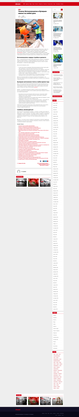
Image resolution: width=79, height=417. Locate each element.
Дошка (17, 4)
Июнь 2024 (55, 160)
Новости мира (55, 328)
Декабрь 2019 (55, 271)
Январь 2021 (55, 243)
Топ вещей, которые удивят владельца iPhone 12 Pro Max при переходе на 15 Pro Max (33, 158)
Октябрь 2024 (55, 151)
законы (55, 367)
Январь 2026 (55, 118)
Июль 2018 (55, 302)
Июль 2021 (55, 232)
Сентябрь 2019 (55, 276)
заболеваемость (56, 365)
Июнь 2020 (55, 258)
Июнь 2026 (55, 107)
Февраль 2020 (55, 267)
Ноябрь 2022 (55, 197)
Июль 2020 (55, 256)
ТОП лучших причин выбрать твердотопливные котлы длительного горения (42, 164)
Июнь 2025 (55, 133)
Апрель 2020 (55, 263)
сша (59, 383)
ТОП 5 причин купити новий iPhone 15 (25, 150)
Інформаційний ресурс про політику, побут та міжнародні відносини (57, 83)
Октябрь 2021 (55, 225)
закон (60, 365)
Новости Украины (56, 330)
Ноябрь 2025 (55, 122)
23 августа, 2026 (56, 402)
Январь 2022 (55, 219)
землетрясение (56, 368)
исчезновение (60, 370)
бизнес (57, 357)
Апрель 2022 (55, 212)
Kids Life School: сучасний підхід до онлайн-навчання (57, 401)
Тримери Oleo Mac (21, 163)
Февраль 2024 (55, 168)
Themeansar (31, 414)
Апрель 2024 (55, 164)
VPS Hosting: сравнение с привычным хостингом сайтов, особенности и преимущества (34, 144)
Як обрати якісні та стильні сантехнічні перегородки (28, 159)
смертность (60, 381)
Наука (54, 324)
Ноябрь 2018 (55, 293)
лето (59, 375)
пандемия (55, 378)
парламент (59, 378)
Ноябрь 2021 (55, 223)
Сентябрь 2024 (55, 153)
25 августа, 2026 (32, 402)
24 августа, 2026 (44, 402)
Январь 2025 (55, 144)
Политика (55, 335)
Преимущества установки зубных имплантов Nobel (28, 154)
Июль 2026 (55, 105)
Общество (54, 413)
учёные (55, 388)
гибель (57, 362)
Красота (54, 319)
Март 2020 (55, 265)
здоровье (58, 367)
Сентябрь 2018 (55, 298)
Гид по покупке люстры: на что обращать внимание (28, 141)
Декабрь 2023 (55, 173)
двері (60, 362)
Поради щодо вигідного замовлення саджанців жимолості (57, 65)
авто (59, 354)
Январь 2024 (55, 171)
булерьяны (35, 87)
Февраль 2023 (55, 190)
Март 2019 (55, 287)
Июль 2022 (55, 206)
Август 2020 (55, 254)
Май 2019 (54, 282)
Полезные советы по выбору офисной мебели (27, 125)
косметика (59, 373)
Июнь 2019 (55, 280)
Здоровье (55, 317)
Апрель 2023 (55, 186)
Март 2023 (55, 188)
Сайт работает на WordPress (19, 414)
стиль (57, 383)
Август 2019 (55, 278)
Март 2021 (55, 241)
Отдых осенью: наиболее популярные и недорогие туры (57, 21)
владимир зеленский (57, 360)
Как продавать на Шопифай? (24, 140)
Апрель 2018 (55, 309)
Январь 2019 (55, 289)
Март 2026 (55, 114)
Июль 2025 (55, 131)
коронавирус (55, 373)
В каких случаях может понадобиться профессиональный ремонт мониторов (32, 142)
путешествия (56, 381)
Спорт (54, 343)
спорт (54, 383)
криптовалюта (56, 375)
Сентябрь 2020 (55, 252)
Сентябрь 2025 (55, 127)
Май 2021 (54, 236)
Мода (46, 413)
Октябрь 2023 (55, 177)
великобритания (56, 359)
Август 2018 (55, 300)
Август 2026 (55, 103)
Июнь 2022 (55, 208)
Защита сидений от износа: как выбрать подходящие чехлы (29, 139)
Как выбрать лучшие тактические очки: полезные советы (29, 129)
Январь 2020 (55, 269)
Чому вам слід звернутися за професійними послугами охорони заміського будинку (33, 152)
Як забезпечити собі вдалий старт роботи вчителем (28, 151)
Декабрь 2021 (55, 221)
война (54, 362)
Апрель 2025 (55, 138)
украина (58, 386)
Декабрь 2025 (55, 120)
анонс (54, 357)
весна (60, 359)
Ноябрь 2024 (55, 149)
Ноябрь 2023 (55, 175)
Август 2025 (55, 129)
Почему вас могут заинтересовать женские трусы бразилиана (30, 153)
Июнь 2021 (55, 234)
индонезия (55, 370)
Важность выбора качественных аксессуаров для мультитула (30, 157)
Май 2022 (55, 210)
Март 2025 (55, 140)
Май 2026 (55, 109)
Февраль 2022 (55, 217)
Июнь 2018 (55, 304)
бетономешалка (19, 52)
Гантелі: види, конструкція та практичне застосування (20, 401)
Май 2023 (55, 184)
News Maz (26, 414)
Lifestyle (54, 315)
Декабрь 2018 (55, 291)
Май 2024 (55, 162)
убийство (55, 386)
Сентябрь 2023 (55, 179)
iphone (57, 354)
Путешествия (55, 18)
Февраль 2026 (55, 116)
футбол (58, 388)
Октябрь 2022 (55, 199)
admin (24, 171)
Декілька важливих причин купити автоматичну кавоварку (29, 134)
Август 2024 (55, 155)
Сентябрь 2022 (55, 201)
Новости (54, 326)
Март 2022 (55, 214)
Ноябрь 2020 (55, 247)
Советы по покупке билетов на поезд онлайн (26, 133)
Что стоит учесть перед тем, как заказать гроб (27, 148)
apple (54, 354)
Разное (19, 9)
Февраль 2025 (55, 142)
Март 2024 (55, 166)
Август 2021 (55, 230)
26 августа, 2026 (20, 402)
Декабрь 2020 (55, 245)
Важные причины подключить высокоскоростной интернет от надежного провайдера (34, 138)
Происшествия (55, 337)
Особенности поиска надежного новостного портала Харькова (30, 128)
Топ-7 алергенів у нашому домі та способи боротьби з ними (29, 132)
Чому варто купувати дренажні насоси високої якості (28, 143)
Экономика (55, 348)
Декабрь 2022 (55, 195)
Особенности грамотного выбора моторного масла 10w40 (29, 149)
